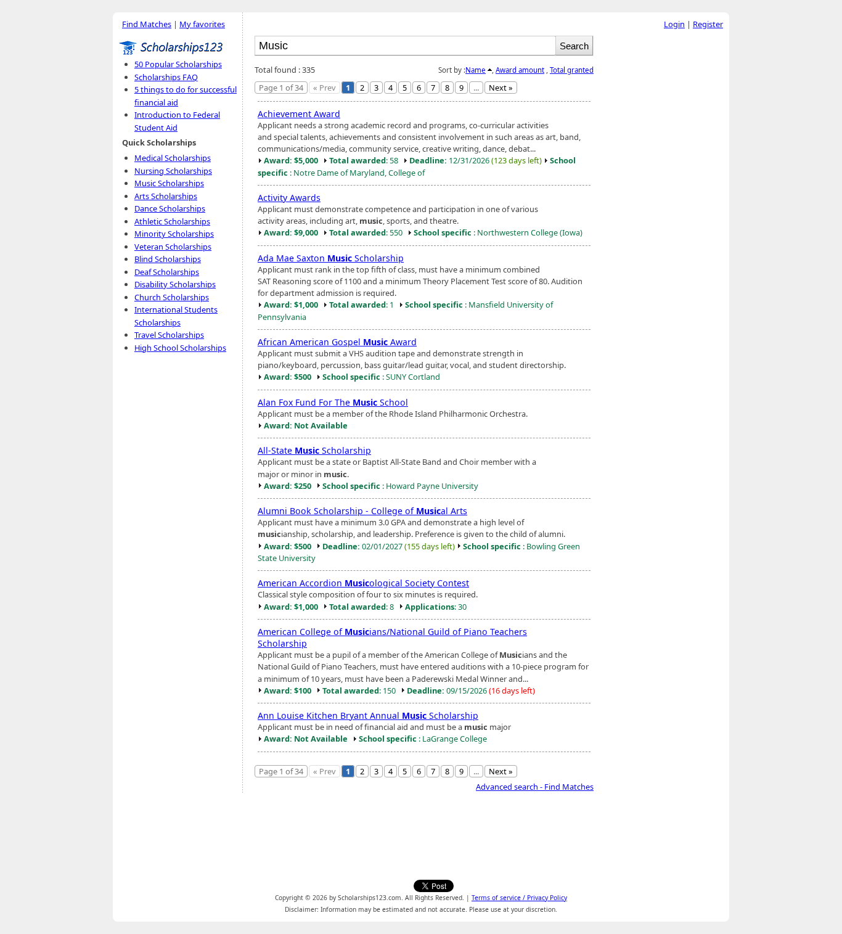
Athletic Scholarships (172, 221)
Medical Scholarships (172, 157)
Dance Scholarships (169, 208)
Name (475, 70)
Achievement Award (299, 114)
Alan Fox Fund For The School (333, 402)
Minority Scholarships (174, 233)
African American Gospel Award (337, 342)
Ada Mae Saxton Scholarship (331, 258)
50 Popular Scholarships (178, 64)
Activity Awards (289, 197)
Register (708, 24)
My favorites (202, 24)
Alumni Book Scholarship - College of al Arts (362, 511)
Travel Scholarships (169, 334)
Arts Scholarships (165, 196)
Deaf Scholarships (166, 271)
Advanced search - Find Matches (535, 786)
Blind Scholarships (167, 258)
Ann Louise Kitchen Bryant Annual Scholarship (368, 715)
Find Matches (146, 24)
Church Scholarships (171, 297)
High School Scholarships (180, 347)
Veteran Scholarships (172, 246)
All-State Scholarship (314, 450)
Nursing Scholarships (173, 170)
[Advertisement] (664, 221)
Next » (501, 87)
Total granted (572, 70)
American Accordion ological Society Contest (363, 583)
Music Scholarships (169, 183)
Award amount (520, 70)
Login (674, 24)
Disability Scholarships (175, 284)
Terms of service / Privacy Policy (519, 897)
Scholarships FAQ (166, 77)
